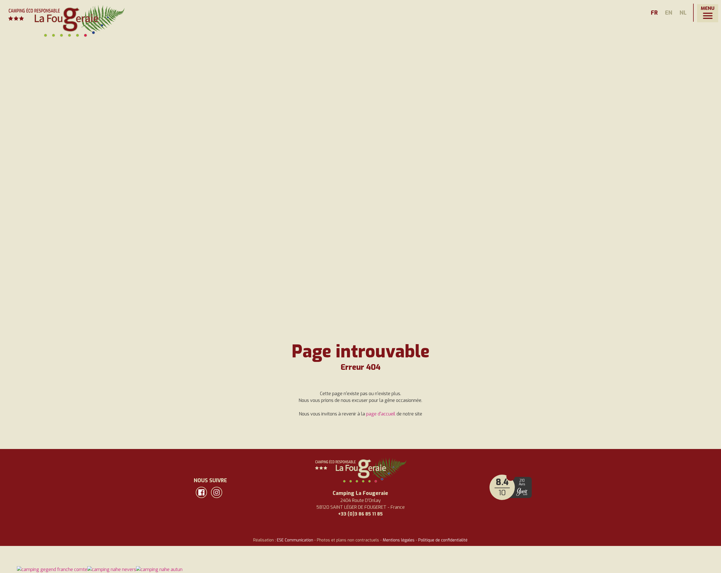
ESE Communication (295, 540)
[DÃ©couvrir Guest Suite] (522, 492)
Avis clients (510, 476)
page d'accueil (380, 414)
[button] (707, 13)
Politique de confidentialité (443, 540)
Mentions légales (399, 540)
